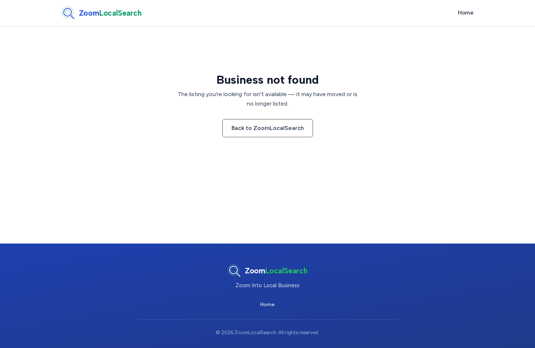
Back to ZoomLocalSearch (267, 127)
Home (465, 12)
